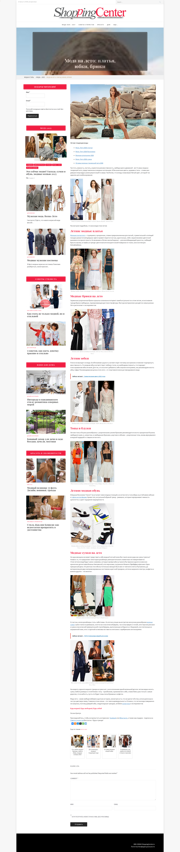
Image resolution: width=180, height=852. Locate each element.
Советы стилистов (86, 25)
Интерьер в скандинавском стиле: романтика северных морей (42, 402)
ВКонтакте (123, 718)
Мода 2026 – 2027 (68, 25)
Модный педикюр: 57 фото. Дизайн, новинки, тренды (42, 489)
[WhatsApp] (83, 723)
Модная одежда (32, 167)
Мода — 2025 (57, 165)
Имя (71, 804)
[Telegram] (86, 723)
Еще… (115, 25)
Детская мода (31, 347)
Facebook (113, 718)
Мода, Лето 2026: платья (84, 148)
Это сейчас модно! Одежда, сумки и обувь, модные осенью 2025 (46, 172)
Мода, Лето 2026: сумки (83, 159)
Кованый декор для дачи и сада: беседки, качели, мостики (45, 440)
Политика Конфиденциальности (143, 847)
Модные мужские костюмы (42, 260)
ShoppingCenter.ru (148, 844)
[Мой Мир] (78, 723)
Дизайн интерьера (33, 396)
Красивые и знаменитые (34, 521)
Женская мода (39, 165)
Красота (100, 25)
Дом (108, 25)
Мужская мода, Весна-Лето (42, 216)
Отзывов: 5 (31, 178)
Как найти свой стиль (34, 310)
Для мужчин (31, 213)
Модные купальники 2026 (84, 155)
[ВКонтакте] (72, 723)
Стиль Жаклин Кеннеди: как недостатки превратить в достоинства (43, 527)
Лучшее (48, 165)
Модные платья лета (77, 235)
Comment (74, 778)
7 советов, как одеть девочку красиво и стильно (43, 352)
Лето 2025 (84, 729)
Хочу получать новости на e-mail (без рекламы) (90, 817)
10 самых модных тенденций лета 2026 (89, 163)
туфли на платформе (79, 497)
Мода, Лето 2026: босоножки (85, 152)
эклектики (126, 704)
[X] (80, 723)
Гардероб (30, 165)
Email (116, 804)
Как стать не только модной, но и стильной (45, 315)
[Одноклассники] (75, 723)
